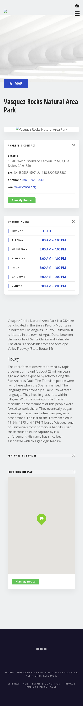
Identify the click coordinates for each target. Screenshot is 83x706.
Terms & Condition (46, 683)
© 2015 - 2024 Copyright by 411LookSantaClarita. (41, 672)
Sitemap (14, 683)
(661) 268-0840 (33, 180)
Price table (48, 686)
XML (25, 683)
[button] (41, 512)
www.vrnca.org (25, 187)
